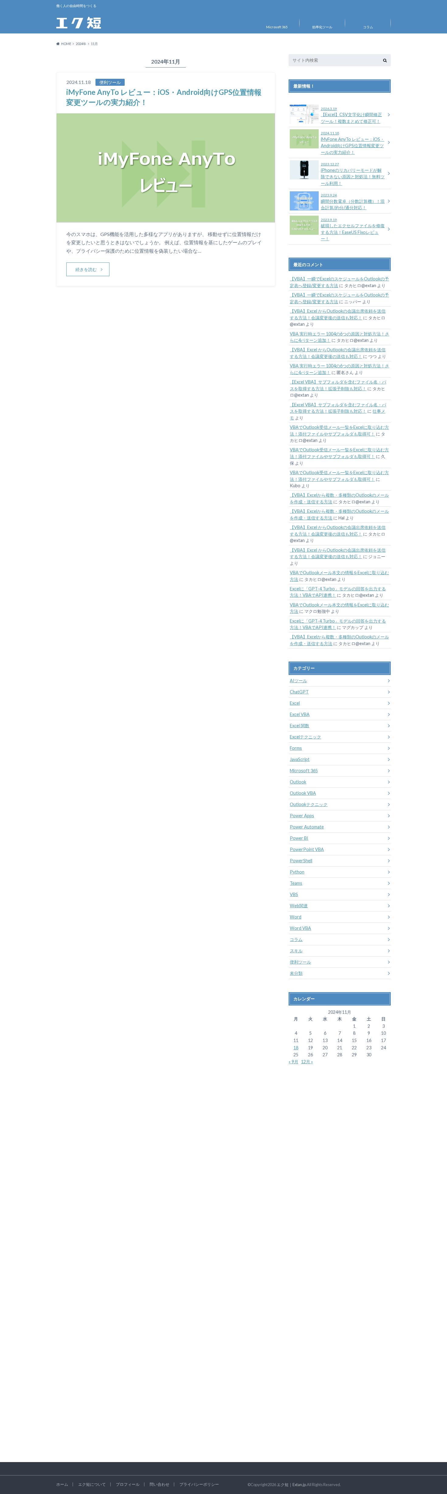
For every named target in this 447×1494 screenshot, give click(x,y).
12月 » (307, 1061)
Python (297, 871)
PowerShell (301, 860)
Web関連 (299, 905)
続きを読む (86, 269)
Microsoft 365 (276, 27)
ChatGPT (299, 691)
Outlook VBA (303, 793)
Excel (295, 703)
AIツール (298, 680)
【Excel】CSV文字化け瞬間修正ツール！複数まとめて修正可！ (351, 115)
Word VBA (300, 928)
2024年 (81, 44)
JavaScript (300, 759)
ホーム (62, 1484)
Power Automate (307, 826)
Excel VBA (300, 714)
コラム (368, 27)
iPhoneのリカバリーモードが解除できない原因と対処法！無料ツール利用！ (353, 174)
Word (295, 916)
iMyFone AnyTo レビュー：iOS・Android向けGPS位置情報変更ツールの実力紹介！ (352, 143)
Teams (296, 883)
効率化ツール (322, 27)
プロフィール (128, 1484)
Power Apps (302, 815)
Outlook (298, 781)
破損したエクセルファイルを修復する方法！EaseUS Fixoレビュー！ (353, 229)
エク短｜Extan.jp (291, 1484)
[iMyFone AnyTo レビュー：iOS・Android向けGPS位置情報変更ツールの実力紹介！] (166, 218)
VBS (294, 894)
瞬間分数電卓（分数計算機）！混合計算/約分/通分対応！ (353, 201)
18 (295, 1047)
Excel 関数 (299, 725)
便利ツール (300, 961)
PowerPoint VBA (307, 849)
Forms (296, 748)
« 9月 (293, 1061)
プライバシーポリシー (199, 1484)
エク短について (92, 1484)
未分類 (296, 973)
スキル (296, 950)
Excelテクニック (305, 736)
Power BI (299, 838)
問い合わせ (159, 1484)
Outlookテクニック (308, 804)
